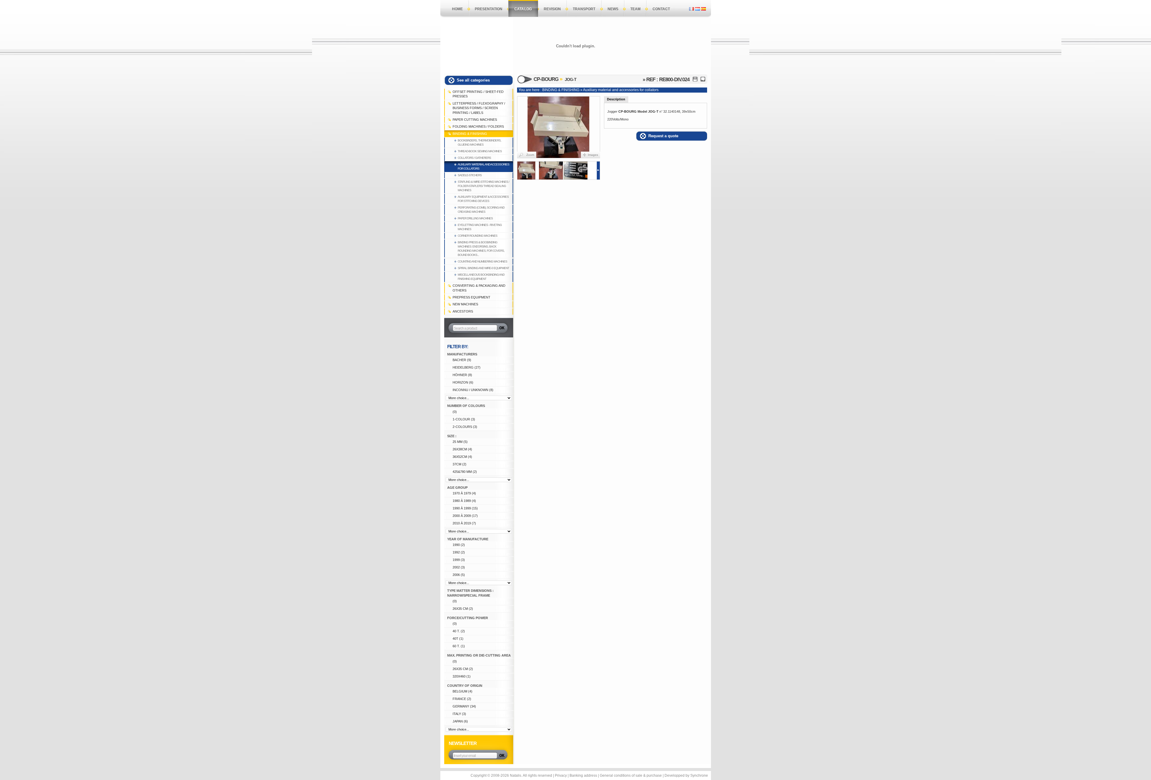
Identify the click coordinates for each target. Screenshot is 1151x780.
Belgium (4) (462, 691)
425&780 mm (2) (465, 471)
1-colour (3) (464, 419)
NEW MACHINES (465, 304)
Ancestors (463, 311)
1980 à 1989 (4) (464, 501)
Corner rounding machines (477, 235)
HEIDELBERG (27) (466, 367)
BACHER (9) (462, 360)
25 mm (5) (460, 441)
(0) (455, 412)
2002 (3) (459, 567)
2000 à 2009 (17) (465, 516)
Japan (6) (460, 721)
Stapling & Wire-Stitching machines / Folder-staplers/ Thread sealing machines (483, 186)
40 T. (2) (459, 631)
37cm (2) (459, 464)
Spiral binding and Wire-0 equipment (483, 268)
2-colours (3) (465, 427)
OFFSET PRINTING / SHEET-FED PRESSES (478, 94)
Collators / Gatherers (474, 157)
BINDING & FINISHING (470, 133)
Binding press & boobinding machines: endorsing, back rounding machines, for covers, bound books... (481, 249)
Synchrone (699, 775)
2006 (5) (459, 575)
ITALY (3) (459, 714)
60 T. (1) (459, 646)
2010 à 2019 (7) (464, 523)
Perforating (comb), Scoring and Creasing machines (481, 209)
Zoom (530, 154)
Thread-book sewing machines (480, 151)
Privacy (561, 775)
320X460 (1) (462, 676)
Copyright (478, 775)
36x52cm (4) (462, 456)
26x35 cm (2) (463, 608)
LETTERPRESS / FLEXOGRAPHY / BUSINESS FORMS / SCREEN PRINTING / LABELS (479, 108)
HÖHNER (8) (462, 375)
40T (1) (458, 638)
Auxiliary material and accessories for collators (483, 166)
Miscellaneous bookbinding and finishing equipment (481, 276)
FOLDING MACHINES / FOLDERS (478, 126)
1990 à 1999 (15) (465, 508)
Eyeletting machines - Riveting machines (480, 227)
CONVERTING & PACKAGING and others (479, 288)
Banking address (583, 775)
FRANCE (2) (462, 699)
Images (593, 154)
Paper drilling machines (475, 218)
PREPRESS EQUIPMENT (471, 297)
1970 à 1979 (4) (464, 493)
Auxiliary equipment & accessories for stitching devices (483, 199)
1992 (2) (459, 552)
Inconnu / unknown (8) (473, 390)
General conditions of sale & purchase (631, 775)
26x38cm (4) (462, 449)
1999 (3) (459, 560)
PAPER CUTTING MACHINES (475, 119)
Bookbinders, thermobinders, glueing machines (479, 142)
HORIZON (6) (463, 382)
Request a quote (663, 136)
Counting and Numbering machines (482, 261)
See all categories (473, 80)
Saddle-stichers (470, 175)
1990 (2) (459, 545)
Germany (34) (464, 706)
